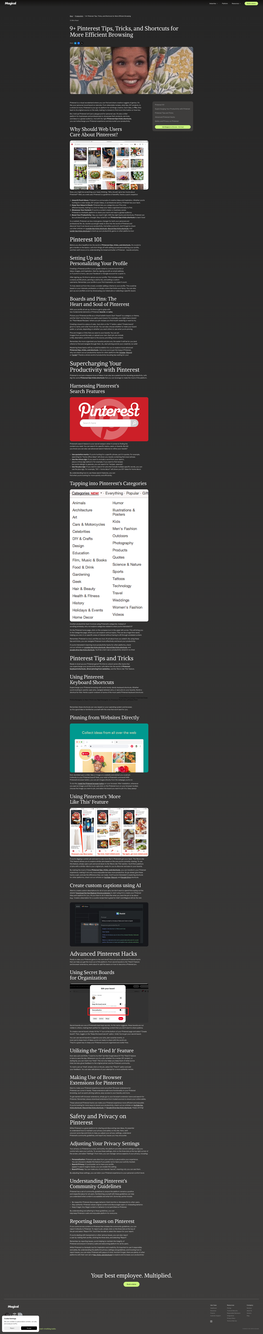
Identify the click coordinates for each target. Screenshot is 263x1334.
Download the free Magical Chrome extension (93, 893)
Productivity (79, 16)
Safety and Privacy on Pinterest (167, 121)
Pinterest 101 (159, 105)
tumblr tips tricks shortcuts (80, 231)
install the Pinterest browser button (91, 783)
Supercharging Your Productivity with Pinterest (172, 109)
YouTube (107, 877)
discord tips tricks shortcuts (118, 228)
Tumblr (74, 355)
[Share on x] (82, 43)
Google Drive (126, 877)
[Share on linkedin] (75, 43)
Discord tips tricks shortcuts (92, 1108)
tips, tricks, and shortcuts (102, 1255)
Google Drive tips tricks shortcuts (118, 1108)
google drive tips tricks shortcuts (82, 650)
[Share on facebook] (78, 43)
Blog (71, 16)
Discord (129, 352)
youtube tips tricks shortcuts (96, 228)
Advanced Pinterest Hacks (165, 117)
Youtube (122, 352)
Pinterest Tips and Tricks (164, 113)
